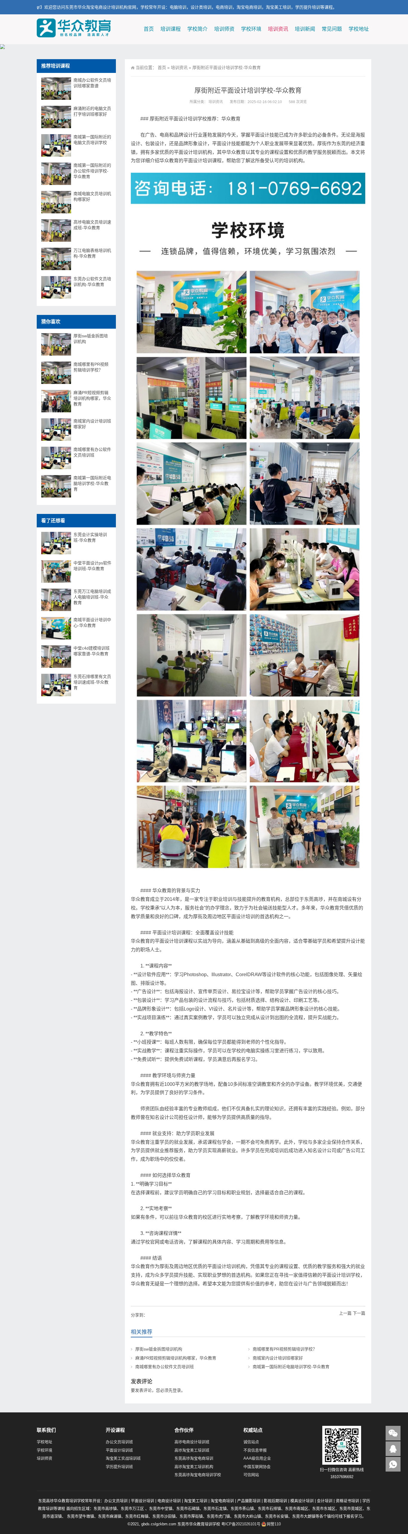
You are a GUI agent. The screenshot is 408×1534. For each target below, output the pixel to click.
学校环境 (251, 29)
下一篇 (359, 1313)
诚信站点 (251, 1442)
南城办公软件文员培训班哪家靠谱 (92, 83)
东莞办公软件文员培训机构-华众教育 (92, 281)
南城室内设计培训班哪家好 (278, 1358)
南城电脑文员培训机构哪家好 (92, 196)
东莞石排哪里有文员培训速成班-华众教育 (92, 682)
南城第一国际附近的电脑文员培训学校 (92, 139)
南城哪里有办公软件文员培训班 (164, 1366)
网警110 (274, 1524)
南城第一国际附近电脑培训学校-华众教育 (291, 1366)
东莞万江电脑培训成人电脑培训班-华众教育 (92, 597)
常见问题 (332, 29)
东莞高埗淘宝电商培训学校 (197, 1474)
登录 (177, 1390)
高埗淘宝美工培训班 (191, 1450)
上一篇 (345, 1313)
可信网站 (251, 1474)
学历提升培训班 (119, 1466)
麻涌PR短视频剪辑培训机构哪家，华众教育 (175, 1358)
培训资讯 (278, 29)
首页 (149, 29)
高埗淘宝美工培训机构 (193, 1466)
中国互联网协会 (257, 1466)
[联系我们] (393, 1448)
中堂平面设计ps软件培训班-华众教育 (92, 566)
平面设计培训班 (119, 1450)
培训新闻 (305, 29)
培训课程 (170, 29)
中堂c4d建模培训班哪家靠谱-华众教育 (91, 651)
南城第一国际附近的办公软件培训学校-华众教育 (92, 171)
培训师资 (224, 29)
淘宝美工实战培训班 (123, 1458)
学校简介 (197, 29)
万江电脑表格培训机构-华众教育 (92, 253)
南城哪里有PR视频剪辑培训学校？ (285, 1349)
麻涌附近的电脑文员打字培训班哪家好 (92, 111)
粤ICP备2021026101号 (240, 1524)
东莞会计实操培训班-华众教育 (90, 537)
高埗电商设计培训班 (191, 1442)
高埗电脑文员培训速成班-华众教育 (92, 225)
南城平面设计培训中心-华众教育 (92, 622)
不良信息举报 (255, 1450)
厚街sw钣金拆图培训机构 (158, 1349)
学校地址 (359, 29)
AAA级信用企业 (257, 1458)
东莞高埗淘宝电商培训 (193, 1458)
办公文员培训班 (119, 1442)
